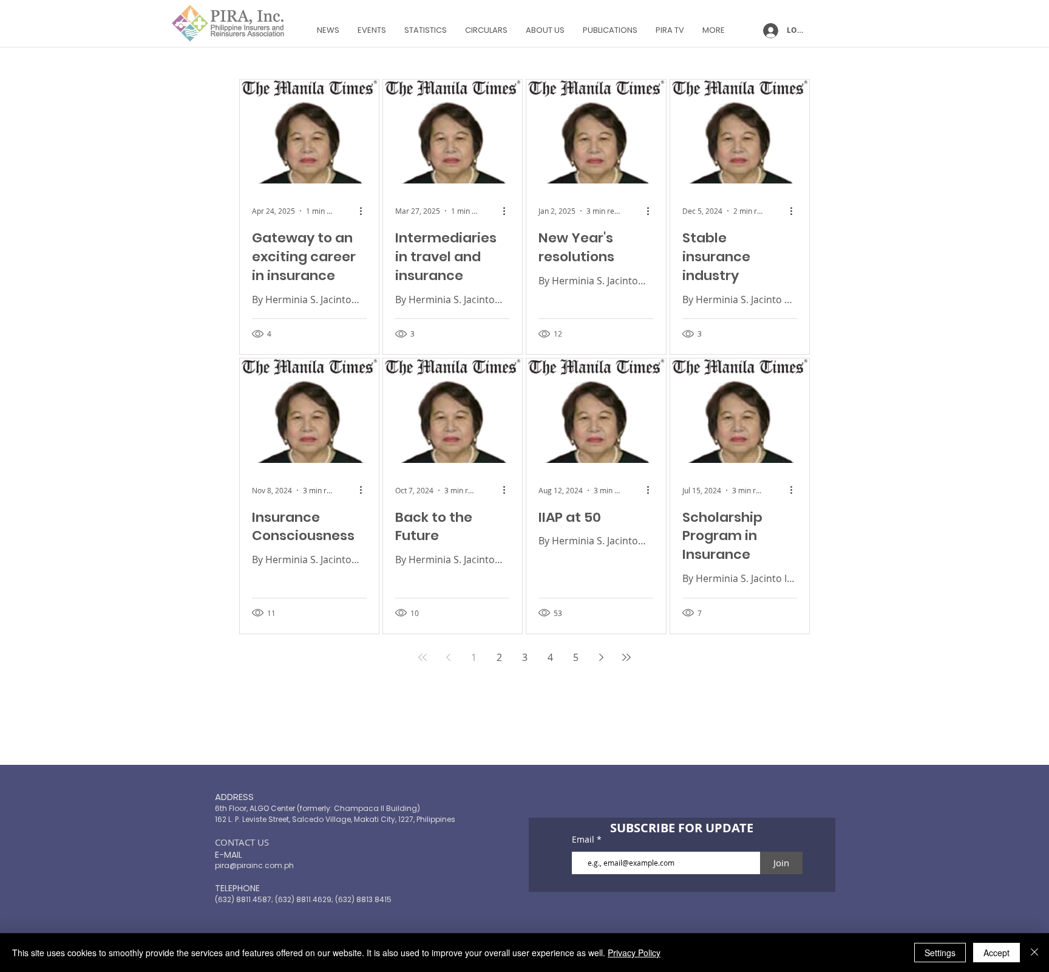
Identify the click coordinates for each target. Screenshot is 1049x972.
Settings (940, 952)
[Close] (1034, 952)
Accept (996, 952)
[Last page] (626, 657)
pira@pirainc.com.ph (254, 865)
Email (584, 839)
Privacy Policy (634, 952)
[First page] (422, 657)
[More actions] (365, 211)
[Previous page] (448, 657)
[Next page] (601, 657)
